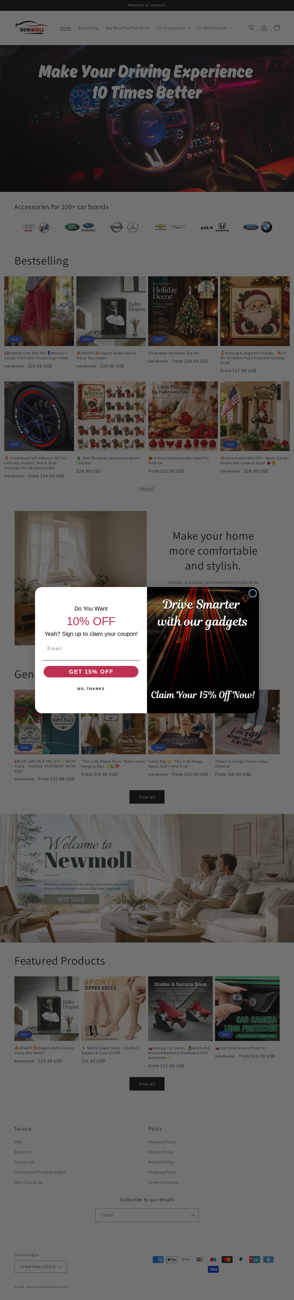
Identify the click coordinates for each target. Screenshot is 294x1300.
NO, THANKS (91, 689)
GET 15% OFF (91, 672)
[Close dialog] (252, 593)
